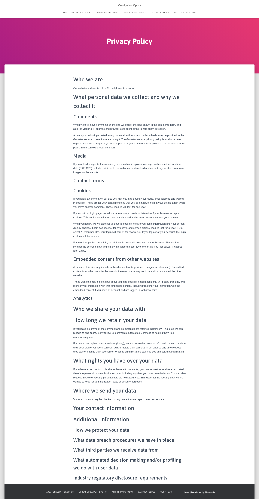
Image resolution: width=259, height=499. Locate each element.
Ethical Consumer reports (93, 492)
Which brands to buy (135, 13)
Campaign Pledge (160, 13)
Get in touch (166, 492)
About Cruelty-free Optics (77, 13)
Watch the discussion (185, 13)
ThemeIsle (210, 492)
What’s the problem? (107, 13)
